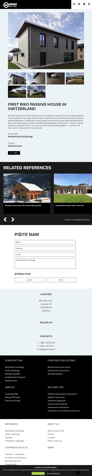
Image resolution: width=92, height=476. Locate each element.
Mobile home (11, 380)
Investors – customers (14, 454)
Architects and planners (15, 457)
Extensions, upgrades (14, 440)
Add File (29, 280)
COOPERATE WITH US (16, 447)
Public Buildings (12, 370)
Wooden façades (55, 374)
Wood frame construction (59, 367)
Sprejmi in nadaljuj (38, 473)
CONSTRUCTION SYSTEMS (61, 360)
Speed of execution (56, 397)
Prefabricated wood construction (62, 394)
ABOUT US (53, 424)
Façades (8, 437)
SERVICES (10, 387)
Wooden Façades (12, 374)
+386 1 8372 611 (47, 346)
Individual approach (57, 400)
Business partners (13, 461)
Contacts (51, 437)
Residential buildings (14, 367)
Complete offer (11, 394)
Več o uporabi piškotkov (53, 473)
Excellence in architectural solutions (64, 410)
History (51, 434)
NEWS (51, 447)
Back (16, 153)
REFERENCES (11, 424)
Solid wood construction (58, 370)
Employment (10, 464)
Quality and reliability (57, 404)
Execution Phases (12, 400)
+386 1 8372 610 (47, 342)
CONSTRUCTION (13, 360)
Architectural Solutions (15, 377)
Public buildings (12, 434)
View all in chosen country (77, 220)
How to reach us (55, 440)
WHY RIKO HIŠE (56, 387)
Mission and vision (56, 430)
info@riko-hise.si (47, 349)
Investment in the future (58, 407)
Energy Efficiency (12, 397)
